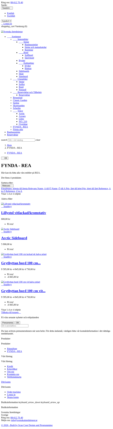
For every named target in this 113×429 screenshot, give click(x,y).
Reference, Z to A (14, 191)
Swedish (11, 16)
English (10, 13)
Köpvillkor (12, 369)
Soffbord (29, 55)
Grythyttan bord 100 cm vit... (23, 291)
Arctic (22, 113)
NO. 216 (23, 121)
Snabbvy (6, 206)
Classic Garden (20, 100)
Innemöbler (20, 39)
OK (4, 158)
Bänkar (28, 68)
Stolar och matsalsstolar (35, 47)
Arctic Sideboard (14, 238)
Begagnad (17, 97)
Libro (21, 119)
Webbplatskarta (14, 377)
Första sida (18, 129)
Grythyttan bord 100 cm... (21, 263)
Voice (18, 111)
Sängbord (23, 76)
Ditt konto (6, 382)
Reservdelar (24, 95)
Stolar (24, 42)
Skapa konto (13, 397)
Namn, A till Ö (44, 188)
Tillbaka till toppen (11, 312)
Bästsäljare (12, 348)
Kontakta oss (13, 374)
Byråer (22, 60)
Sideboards (24, 71)
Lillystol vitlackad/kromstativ (23, 213)
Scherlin (17, 108)
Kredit (10, 366)
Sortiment (14, 36)
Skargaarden (19, 105)
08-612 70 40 (16, 2)
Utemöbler (20, 79)
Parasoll (22, 89)
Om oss (10, 371)
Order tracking (14, 392)
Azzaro (22, 116)
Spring (16, 103)
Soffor (22, 84)
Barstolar (29, 50)
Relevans (7, 186)
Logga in (11, 394)
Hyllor (28, 66)
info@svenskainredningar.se (24, 420)
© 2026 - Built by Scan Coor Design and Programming (27, 425)
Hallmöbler (26, 63)
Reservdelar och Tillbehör (27, 92)
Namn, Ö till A (59, 188)
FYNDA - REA (20, 127)
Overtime (23, 124)
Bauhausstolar (31, 44)
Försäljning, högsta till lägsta (14, 188)
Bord (23, 52)
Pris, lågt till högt (74, 188)
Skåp (21, 73)
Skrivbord (29, 58)
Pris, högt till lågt (90, 188)
